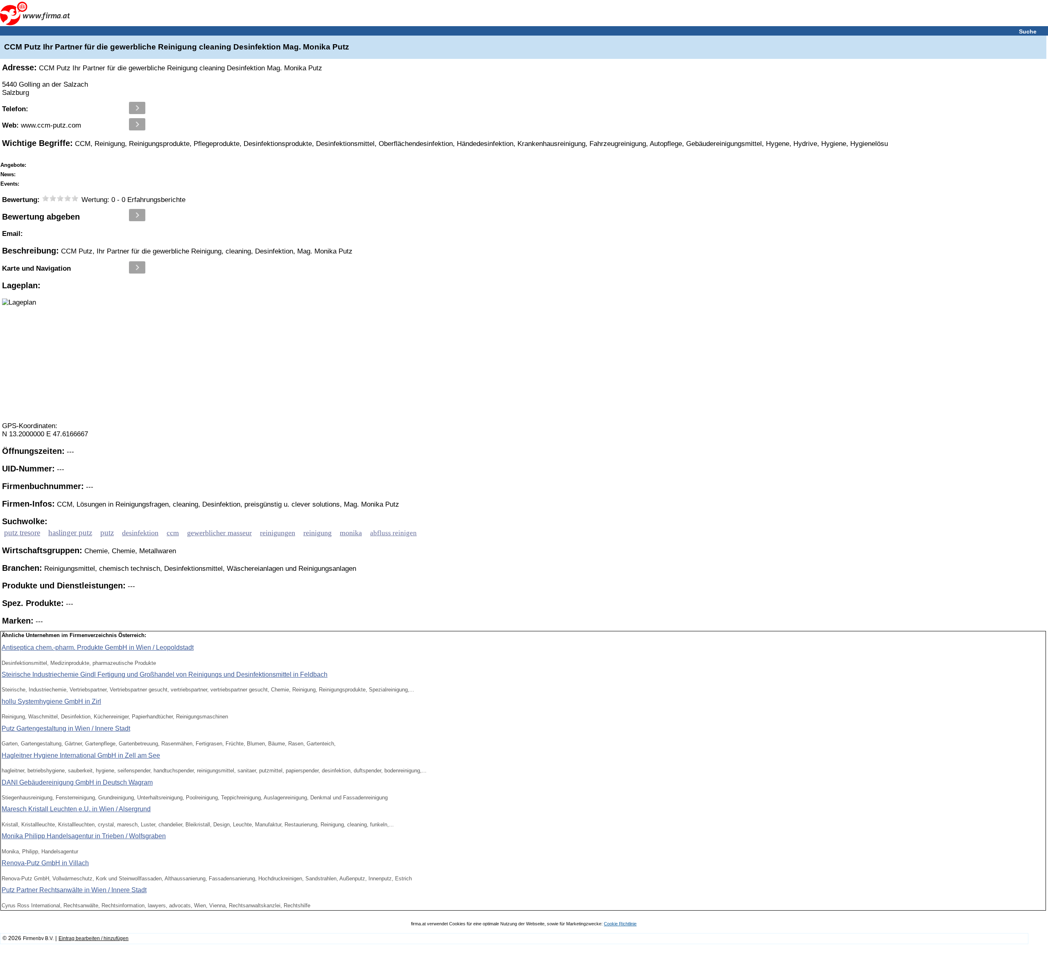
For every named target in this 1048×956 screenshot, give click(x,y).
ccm (173, 533)
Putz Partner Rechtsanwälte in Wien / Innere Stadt (74, 889)
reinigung (317, 533)
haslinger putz (70, 532)
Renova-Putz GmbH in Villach (45, 863)
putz (107, 532)
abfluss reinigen (393, 533)
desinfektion (140, 533)
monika (351, 533)
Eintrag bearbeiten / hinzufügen (94, 938)
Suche (1028, 31)
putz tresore (22, 532)
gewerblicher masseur (219, 533)
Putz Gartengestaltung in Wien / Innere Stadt (66, 728)
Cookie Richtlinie (620, 923)
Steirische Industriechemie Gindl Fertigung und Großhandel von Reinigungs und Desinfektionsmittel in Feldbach (165, 674)
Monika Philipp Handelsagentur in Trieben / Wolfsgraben (84, 836)
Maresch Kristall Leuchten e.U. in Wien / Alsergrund (76, 809)
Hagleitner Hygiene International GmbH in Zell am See (81, 755)
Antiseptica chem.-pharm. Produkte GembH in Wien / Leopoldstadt (98, 647)
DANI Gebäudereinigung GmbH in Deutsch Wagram (77, 782)
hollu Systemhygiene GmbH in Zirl (51, 701)
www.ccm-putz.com (41, 125)
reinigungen (277, 533)
